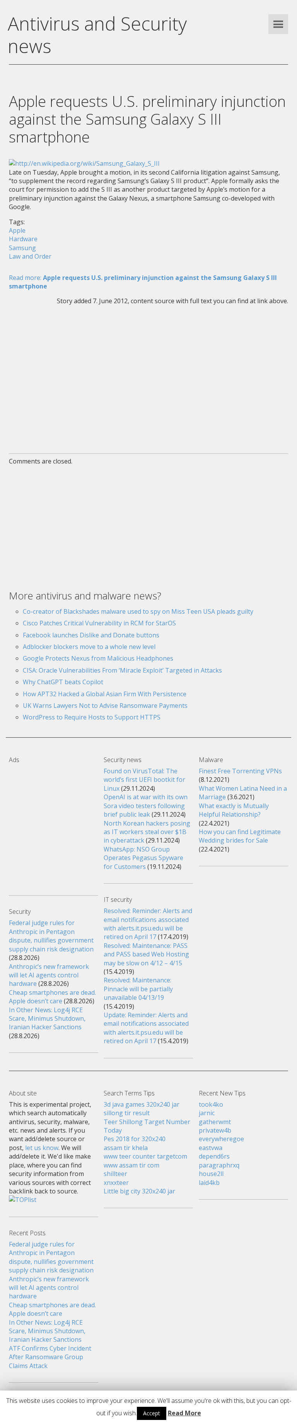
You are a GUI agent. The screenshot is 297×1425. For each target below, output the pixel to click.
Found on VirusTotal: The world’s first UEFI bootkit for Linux (144, 780)
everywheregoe (221, 1139)
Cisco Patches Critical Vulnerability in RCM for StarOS (99, 623)
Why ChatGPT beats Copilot (63, 682)
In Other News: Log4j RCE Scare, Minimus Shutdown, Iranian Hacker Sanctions (47, 1019)
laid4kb (209, 1182)
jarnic (207, 1113)
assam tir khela (126, 1147)
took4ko (211, 1104)
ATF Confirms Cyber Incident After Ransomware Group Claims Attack (50, 1357)
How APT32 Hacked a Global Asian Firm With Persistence (104, 694)
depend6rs (214, 1156)
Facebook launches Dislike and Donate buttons (91, 635)
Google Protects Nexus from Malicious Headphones (98, 658)
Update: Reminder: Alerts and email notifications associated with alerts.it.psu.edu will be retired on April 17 (146, 1028)
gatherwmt (215, 1122)
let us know (41, 1147)
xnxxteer (116, 1182)
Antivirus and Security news (97, 34)
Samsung (22, 248)
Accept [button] (151, 1413)
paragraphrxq (219, 1165)
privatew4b (215, 1130)
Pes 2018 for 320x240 (135, 1139)
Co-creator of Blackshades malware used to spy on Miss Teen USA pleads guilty (138, 611)
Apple (17, 230)
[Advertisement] (148, 374)
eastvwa (210, 1147)
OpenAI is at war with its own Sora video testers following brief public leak (146, 806)
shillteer (115, 1173)
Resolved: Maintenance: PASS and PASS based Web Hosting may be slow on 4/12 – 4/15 (146, 954)
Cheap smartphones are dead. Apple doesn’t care (52, 996)
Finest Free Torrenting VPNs (240, 771)
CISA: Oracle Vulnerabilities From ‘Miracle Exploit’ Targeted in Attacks (122, 670)
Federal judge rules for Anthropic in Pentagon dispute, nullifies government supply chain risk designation (51, 936)
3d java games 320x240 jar (141, 1104)
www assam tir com (131, 1165)
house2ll (211, 1173)
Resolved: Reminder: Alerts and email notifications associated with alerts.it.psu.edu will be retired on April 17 (148, 924)
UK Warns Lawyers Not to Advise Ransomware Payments (105, 705)
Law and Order (30, 256)
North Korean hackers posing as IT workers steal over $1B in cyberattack (147, 832)
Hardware (23, 239)
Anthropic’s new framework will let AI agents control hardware (49, 975)
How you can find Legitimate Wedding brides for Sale (240, 836)
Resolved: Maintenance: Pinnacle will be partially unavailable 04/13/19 (138, 989)
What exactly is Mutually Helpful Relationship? (234, 810)
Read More (184, 1413)
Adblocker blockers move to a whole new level (89, 646)
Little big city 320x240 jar (139, 1191)
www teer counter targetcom (145, 1156)
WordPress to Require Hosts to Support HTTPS (91, 717)
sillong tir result (127, 1113)
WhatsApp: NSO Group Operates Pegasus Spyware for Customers (143, 858)
